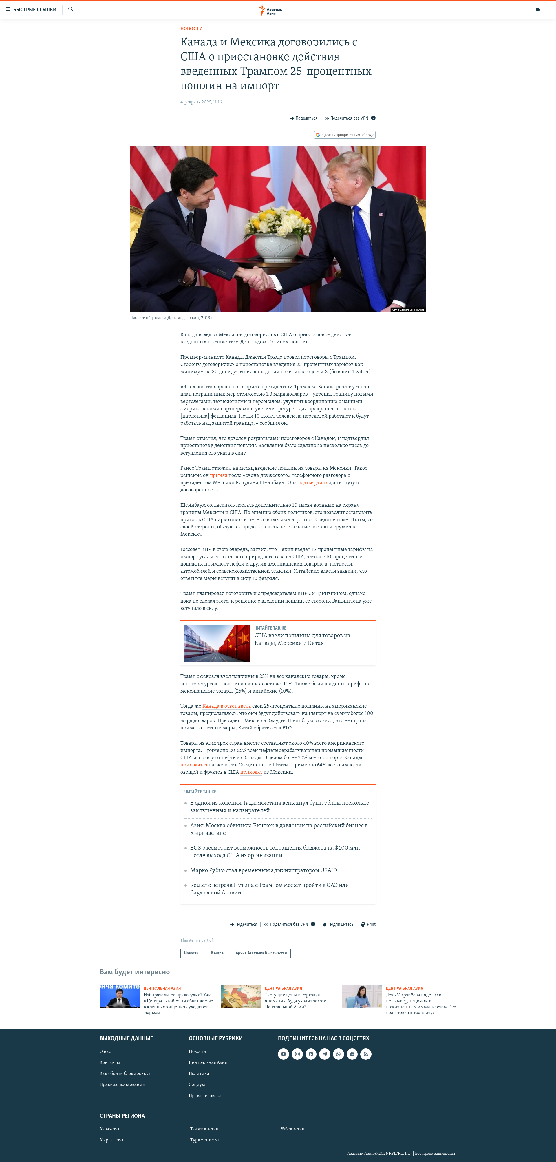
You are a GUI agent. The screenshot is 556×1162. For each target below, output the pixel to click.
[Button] (304, 118)
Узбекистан (293, 1129)
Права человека (205, 1095)
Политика (199, 1073)
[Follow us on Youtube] (283, 1053)
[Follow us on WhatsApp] (338, 1053)
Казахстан (110, 1129)
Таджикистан (204, 1129)
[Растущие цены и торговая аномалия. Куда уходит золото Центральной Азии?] (241, 996)
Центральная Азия (162, 989)
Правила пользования (122, 1084)
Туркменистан (205, 1140)
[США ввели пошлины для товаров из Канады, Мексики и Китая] (217, 643)
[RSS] (365, 1053)
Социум (197, 1084)
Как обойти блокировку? (125, 1073)
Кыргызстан (112, 1140)
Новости (191, 29)
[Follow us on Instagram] (297, 1053)
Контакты (110, 1062)
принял (218, 475)
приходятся (193, 765)
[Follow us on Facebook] (311, 1053)
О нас (105, 1051)
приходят (251, 772)
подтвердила (313, 483)
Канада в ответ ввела (226, 706)
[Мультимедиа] (538, 10)
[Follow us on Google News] (352, 1053)
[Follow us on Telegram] (324, 1053)
